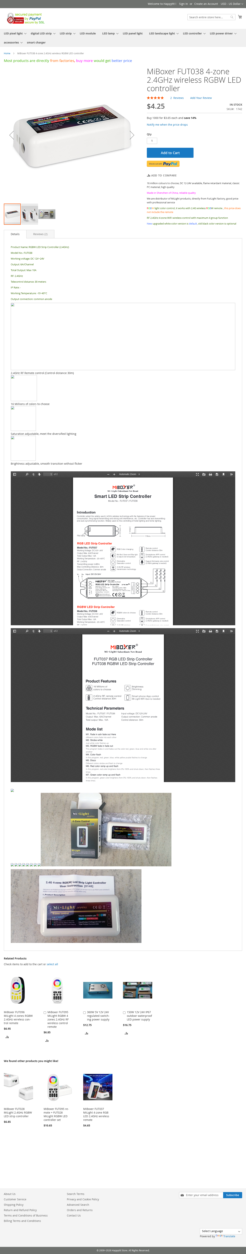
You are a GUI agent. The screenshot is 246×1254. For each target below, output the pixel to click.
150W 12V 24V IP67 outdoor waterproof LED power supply (139, 1015)
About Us (10, 1194)
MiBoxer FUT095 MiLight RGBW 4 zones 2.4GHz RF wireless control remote (58, 1019)
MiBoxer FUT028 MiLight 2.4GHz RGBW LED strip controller (18, 1112)
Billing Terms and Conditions (22, 1221)
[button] (232, 4)
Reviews (40, 234)
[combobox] (211, 17)
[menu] (123, 38)
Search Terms (75, 1194)
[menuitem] (14, 33)
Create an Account (206, 4)
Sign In (183, 4)
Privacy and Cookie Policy (83, 1199)
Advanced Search (78, 1204)
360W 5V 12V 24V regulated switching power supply (98, 1015)
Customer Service (15, 1199)
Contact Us (74, 1215)
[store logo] (25, 18)
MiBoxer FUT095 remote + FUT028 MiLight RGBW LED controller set (56, 1114)
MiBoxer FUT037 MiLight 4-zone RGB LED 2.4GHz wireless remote (96, 1114)
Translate (229, 1236)
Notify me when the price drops (167, 124)
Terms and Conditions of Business (26, 1215)
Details (15, 234)
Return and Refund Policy (20, 1210)
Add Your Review (201, 98)
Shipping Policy (13, 1204)
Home (7, 53)
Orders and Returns (80, 1210)
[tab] (15, 234)
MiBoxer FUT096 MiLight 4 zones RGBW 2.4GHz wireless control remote (18, 1017)
